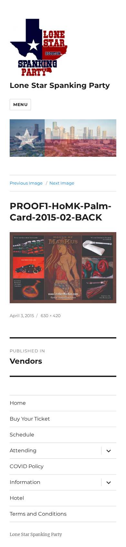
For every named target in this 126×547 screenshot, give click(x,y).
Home (18, 403)
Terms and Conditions (38, 514)
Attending (23, 450)
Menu (20, 104)
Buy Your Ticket (30, 419)
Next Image (61, 183)
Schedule (22, 435)
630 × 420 (51, 315)
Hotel (17, 498)
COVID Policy (27, 466)
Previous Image (26, 183)
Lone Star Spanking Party (60, 85)
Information (25, 482)
